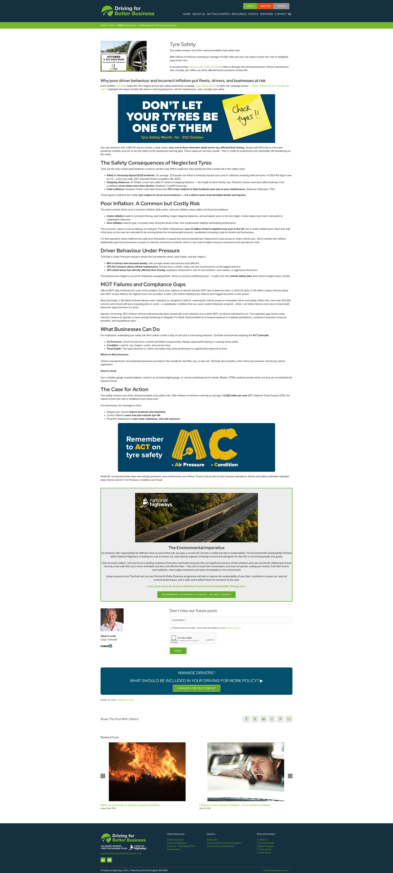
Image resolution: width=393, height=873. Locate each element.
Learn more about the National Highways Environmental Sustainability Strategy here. (196, 586)
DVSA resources (175, 839)
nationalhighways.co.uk (275, 870)
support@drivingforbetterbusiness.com (121, 853)
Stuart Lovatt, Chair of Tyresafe (205, 67)
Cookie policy (264, 852)
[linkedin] (103, 859)
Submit (178, 650)
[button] (103, 776)
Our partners (173, 849)
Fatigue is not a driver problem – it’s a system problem (235, 805)
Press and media (265, 842)
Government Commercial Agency (224, 842)
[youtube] (109, 859)
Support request (265, 846)
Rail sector (212, 839)
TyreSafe (121, 86)
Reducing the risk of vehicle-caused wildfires (130, 805)
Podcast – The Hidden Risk (181, 846)
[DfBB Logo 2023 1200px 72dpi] (128, 5)
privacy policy (233, 627)
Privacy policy (264, 849)
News (131, 700)
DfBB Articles (122, 700)
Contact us (262, 839)
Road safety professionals (220, 846)
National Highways (177, 842)
